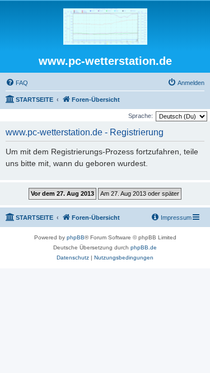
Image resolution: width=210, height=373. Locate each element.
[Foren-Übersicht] (105, 27)
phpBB (76, 237)
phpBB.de (143, 247)
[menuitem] (17, 82)
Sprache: (140, 115)
